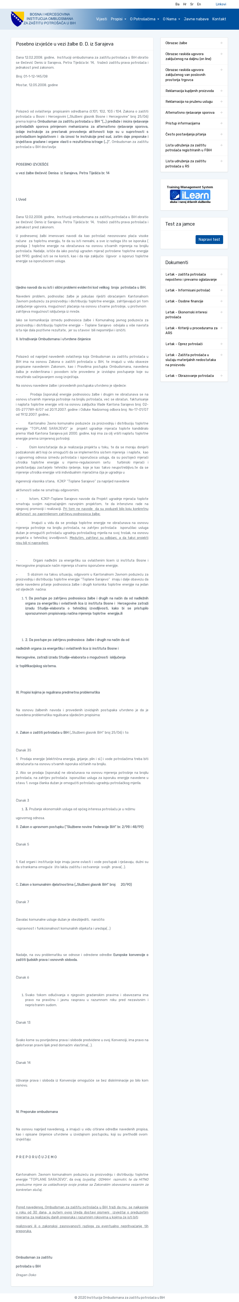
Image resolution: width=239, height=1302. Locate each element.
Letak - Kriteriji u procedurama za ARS (191, 330)
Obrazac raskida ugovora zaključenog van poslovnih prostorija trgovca (185, 75)
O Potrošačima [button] (142, 19)
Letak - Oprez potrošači (184, 344)
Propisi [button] (117, 19)
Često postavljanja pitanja (185, 134)
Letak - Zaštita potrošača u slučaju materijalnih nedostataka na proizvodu (190, 360)
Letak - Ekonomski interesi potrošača (186, 314)
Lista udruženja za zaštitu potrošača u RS (185, 163)
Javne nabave (196, 19)
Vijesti (101, 19)
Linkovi (221, 4)
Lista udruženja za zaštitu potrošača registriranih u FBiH (188, 147)
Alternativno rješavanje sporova (189, 113)
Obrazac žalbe (176, 43)
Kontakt (219, 19)
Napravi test (209, 239)
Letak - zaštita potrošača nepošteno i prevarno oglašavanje (191, 277)
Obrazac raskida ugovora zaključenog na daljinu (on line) (188, 56)
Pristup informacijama (182, 123)
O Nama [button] (169, 19)
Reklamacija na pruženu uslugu (189, 102)
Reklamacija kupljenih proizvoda (189, 91)
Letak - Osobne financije (184, 301)
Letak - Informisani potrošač (187, 290)
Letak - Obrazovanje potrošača (189, 376)
